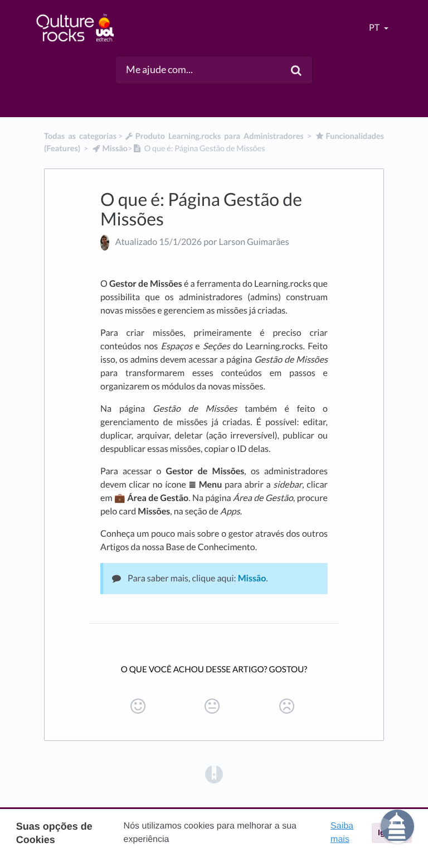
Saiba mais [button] (341, 832)
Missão (252, 578)
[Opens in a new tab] (214, 773)
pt (375, 27)
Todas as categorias (80, 136)
